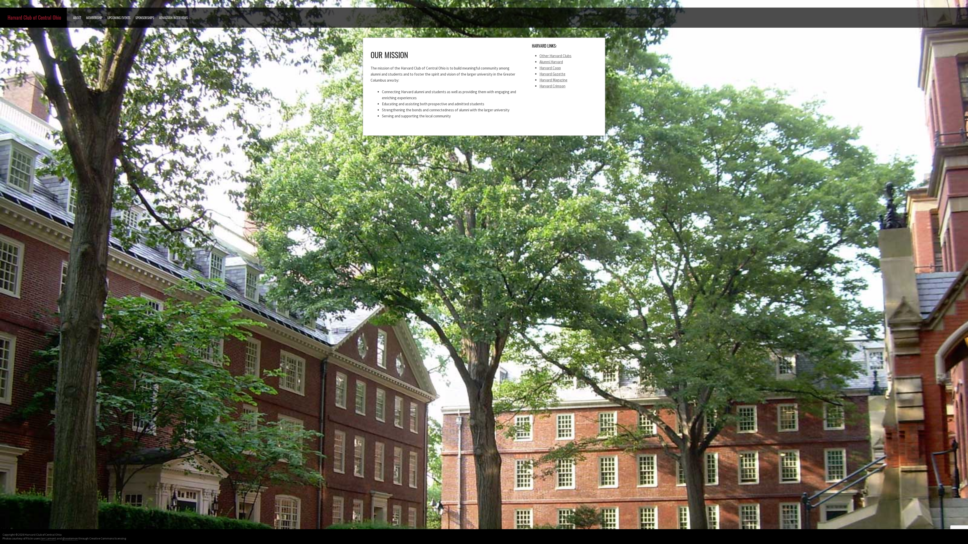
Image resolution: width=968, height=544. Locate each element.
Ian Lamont (48, 538)
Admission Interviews (173, 17)
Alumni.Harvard (551, 61)
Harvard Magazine (553, 80)
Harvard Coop (550, 67)
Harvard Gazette (552, 74)
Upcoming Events (118, 17)
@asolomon (70, 538)
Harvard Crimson (552, 86)
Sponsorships (144, 17)
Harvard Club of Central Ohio (34, 17)
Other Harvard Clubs (555, 55)
